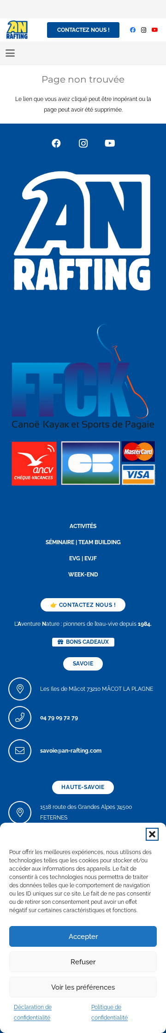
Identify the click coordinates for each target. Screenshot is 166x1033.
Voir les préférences (83, 987)
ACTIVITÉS (83, 526)
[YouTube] (154, 30)
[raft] (83, 462)
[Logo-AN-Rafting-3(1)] (17, 30)
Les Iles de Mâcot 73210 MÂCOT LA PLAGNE (96, 689)
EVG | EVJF (83, 558)
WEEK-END (83, 574)
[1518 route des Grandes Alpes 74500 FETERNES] (24, 812)
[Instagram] (143, 30)
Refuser (83, 962)
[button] (152, 834)
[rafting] (83, 229)
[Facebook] (132, 30)
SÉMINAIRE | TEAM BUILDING (83, 542)
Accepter (83, 936)
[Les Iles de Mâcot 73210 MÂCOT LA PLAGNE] (24, 689)
